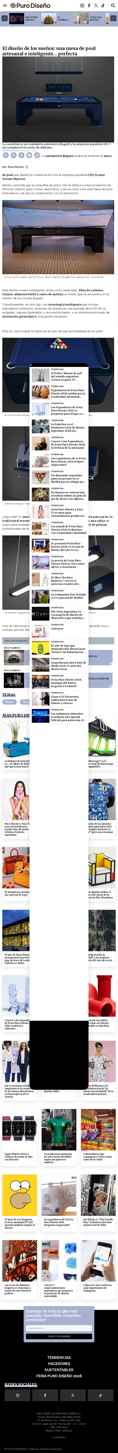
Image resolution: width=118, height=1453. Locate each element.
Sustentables (64, 9)
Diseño (26, 702)
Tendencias (10, 150)
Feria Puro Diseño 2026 (64, 15)
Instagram (83, 5)
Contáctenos (58, 1437)
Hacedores (64, 5)
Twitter (96, 5)
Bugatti (9, 702)
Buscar (113, 5)
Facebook (90, 5)
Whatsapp (6, 155)
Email (30, 155)
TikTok (103, 5)
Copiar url (37, 155)
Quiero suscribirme (59, 1336)
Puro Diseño (16, 167)
